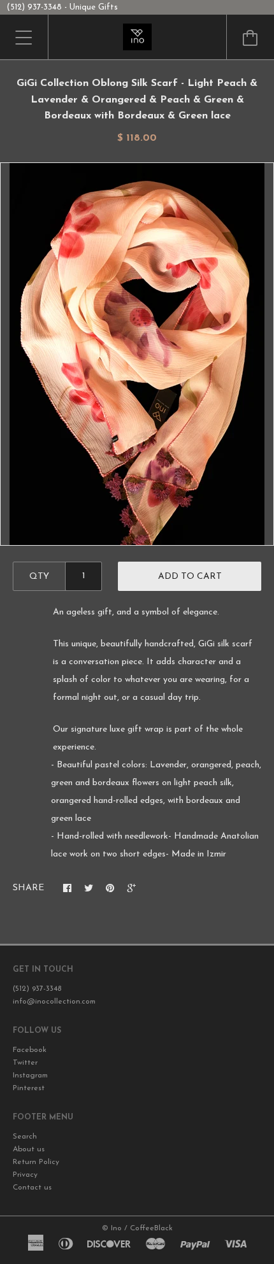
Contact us (32, 1187)
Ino (116, 1228)
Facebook (30, 1050)
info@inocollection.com (54, 1001)
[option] (137, 354)
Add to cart (190, 576)
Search (25, 1136)
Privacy (25, 1175)
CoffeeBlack (151, 1228)
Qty (39, 576)
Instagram (30, 1075)
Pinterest (29, 1088)
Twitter (25, 1063)
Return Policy (36, 1162)
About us (29, 1149)
